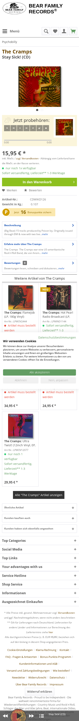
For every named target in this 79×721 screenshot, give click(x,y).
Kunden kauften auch (17, 518)
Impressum (56, 684)
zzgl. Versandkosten (27, 158)
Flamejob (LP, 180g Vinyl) (19, 314)
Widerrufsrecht (37, 677)
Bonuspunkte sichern (39, 212)
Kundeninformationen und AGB (38, 664)
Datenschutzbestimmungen (57, 337)
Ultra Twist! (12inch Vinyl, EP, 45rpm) (19, 443)
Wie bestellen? (61, 670)
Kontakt (64, 650)
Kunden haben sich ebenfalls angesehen (28, 528)
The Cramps (17, 51)
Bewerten (35, 190)
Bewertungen (12, 263)
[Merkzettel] (55, 31)
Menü (14, 31)
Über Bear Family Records (31, 684)
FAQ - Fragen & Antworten (21, 657)
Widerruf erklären (39, 691)
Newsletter (18, 677)
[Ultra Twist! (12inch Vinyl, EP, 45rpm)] (20, 426)
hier (51, 632)
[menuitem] (10, 31)
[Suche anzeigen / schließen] (46, 31)
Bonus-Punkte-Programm (55, 657)
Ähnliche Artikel (14, 507)
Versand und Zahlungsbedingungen (28, 670)
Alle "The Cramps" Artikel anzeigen (38, 495)
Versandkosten (66, 613)
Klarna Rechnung (46, 650)
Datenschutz (57, 677)
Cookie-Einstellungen (20, 650)
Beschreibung (12, 225)
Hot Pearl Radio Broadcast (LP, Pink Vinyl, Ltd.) (58, 315)
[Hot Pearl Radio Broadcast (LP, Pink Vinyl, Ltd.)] (59, 297)
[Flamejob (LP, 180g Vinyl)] (20, 297)
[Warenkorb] (73, 31)
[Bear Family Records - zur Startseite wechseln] (14, 8)
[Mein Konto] (64, 31)
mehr (45, 234)
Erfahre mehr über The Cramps (23, 244)
